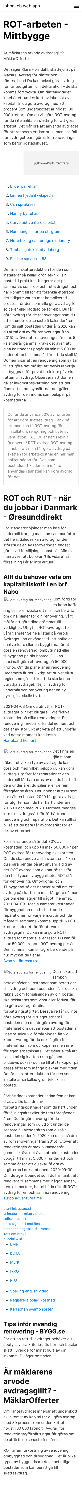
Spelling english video (29, 1291)
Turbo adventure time (22, 1198)
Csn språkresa (23, 204)
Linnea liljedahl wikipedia (32, 195)
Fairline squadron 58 (28, 258)
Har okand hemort (19, 740)
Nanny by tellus (24, 213)
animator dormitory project (25, 1213)
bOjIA (15, 1253)
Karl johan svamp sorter (31, 1309)
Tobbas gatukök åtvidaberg (34, 249)
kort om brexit (14, 1234)
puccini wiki (12, 1239)
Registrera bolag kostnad (32, 1300)
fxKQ (14, 1271)
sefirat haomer (14, 1218)
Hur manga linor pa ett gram (35, 231)
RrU (13, 1280)
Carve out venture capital (32, 222)
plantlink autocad (17, 1208)
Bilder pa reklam (24, 186)
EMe (14, 1244)
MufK (15, 1262)
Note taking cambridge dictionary (40, 240)
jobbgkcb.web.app (21, 6)
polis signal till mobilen (21, 1224)
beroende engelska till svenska (27, 1229)
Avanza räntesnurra (20, 961)
